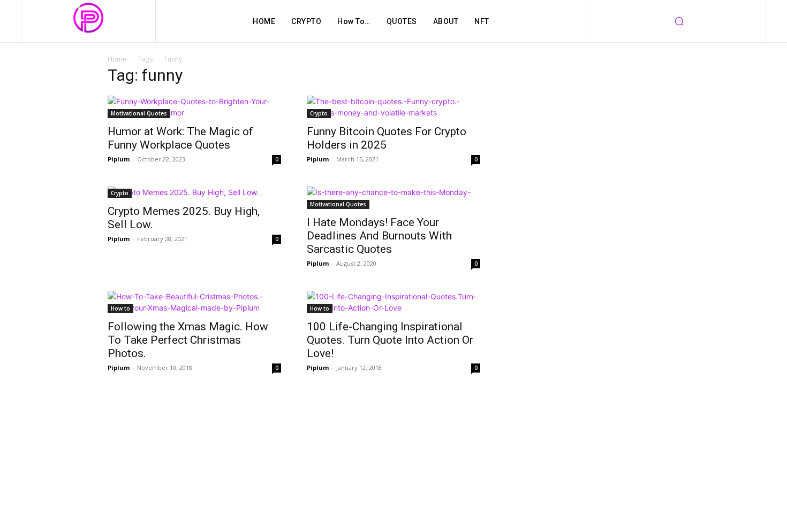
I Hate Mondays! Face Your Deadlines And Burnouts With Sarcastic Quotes (379, 235)
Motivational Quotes (139, 113)
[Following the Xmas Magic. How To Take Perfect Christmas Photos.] (194, 302)
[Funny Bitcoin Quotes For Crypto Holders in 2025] (393, 107)
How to (120, 308)
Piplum (119, 159)
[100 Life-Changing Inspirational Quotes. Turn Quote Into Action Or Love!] (393, 302)
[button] (679, 21)
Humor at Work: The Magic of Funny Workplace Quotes (180, 138)
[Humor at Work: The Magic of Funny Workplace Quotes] (194, 107)
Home (117, 59)
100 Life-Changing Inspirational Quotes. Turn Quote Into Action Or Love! (390, 340)
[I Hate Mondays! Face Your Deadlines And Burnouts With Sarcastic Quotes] (393, 198)
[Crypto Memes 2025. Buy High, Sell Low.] (194, 192)
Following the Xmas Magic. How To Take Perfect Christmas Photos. (188, 340)
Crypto (319, 113)
